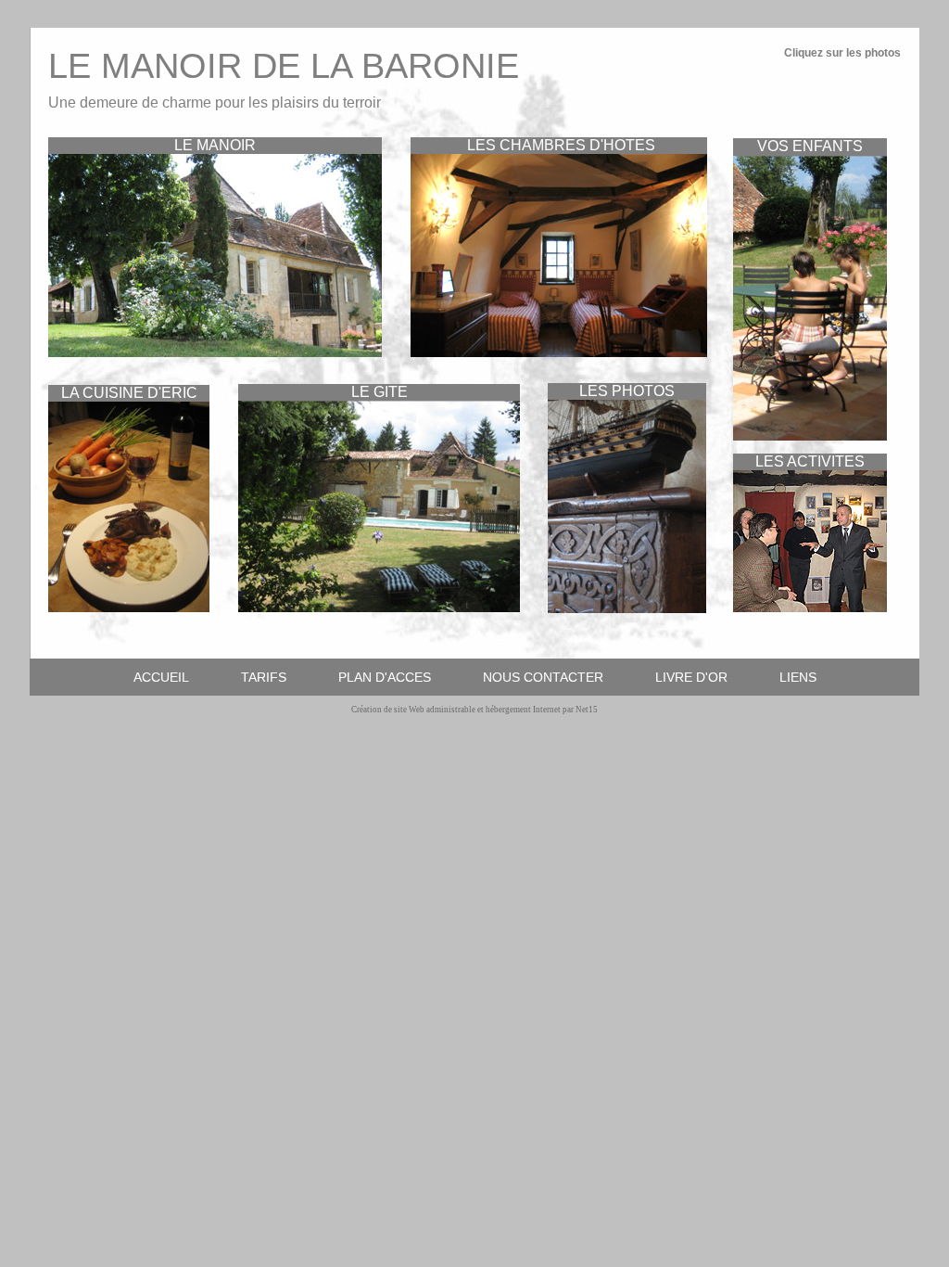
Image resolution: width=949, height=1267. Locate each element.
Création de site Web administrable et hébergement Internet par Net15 (474, 709)
